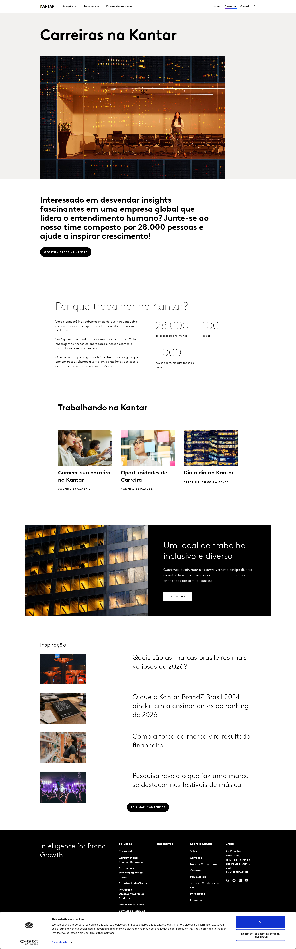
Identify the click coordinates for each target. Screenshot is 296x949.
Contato (195, 870)
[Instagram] (228, 881)
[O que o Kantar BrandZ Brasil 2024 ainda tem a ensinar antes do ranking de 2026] (63, 708)
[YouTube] (240, 881)
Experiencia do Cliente (133, 883)
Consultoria (126, 851)
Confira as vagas (72, 489)
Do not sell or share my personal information (260, 935)
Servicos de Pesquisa (132, 911)
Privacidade (197, 894)
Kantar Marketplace (119, 6)
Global (245, 6)
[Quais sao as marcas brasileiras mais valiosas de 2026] (63, 669)
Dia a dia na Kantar (209, 473)
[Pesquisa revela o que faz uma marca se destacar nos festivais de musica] (63, 787)
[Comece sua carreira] (85, 448)
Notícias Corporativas (203, 864)
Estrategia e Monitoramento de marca (131, 873)
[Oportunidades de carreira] (148, 448)
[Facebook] (234, 881)
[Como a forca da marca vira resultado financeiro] (63, 747)
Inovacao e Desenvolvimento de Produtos (132, 894)
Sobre (217, 6)
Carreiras (230, 6)
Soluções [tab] (67, 6)
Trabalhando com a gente (206, 482)
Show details (59, 942)
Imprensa (196, 900)
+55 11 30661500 (238, 872)
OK (261, 922)
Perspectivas (91, 6)
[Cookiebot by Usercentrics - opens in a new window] (29, 942)
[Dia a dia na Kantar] (211, 448)
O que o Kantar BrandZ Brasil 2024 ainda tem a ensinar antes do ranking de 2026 (191, 706)
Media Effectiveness (131, 904)
